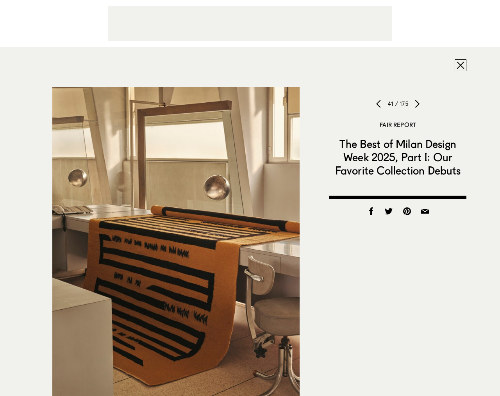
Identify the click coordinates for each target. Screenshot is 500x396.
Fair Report (398, 124)
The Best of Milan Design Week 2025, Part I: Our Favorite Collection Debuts (398, 157)
